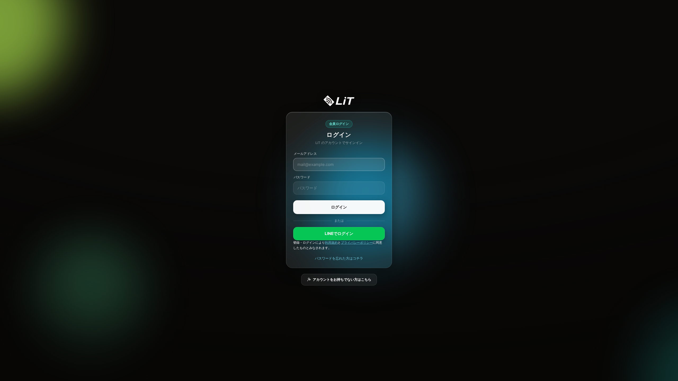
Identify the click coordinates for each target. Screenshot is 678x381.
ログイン (339, 207)
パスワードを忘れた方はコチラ (339, 258)
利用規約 (331, 242)
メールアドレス (305, 154)
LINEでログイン (339, 233)
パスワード (302, 177)
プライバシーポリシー (357, 242)
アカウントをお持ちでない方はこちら (342, 279)
